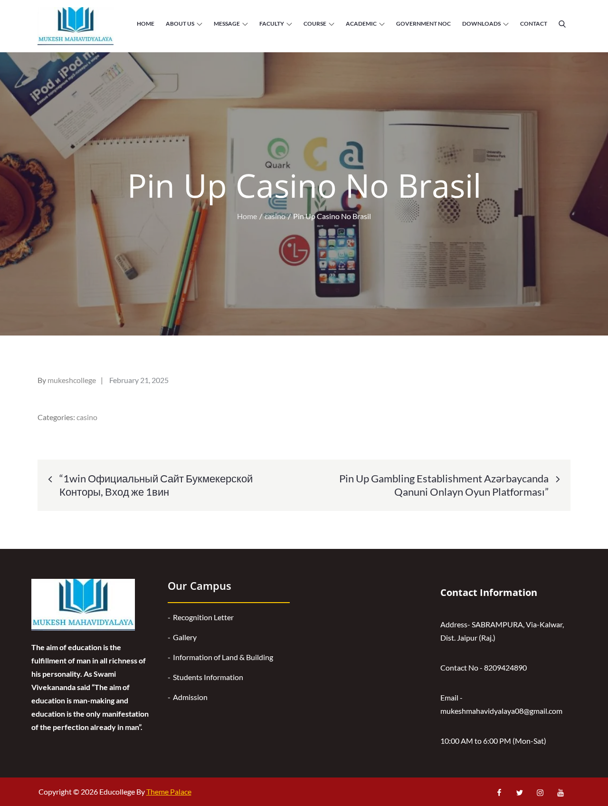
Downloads (481, 23)
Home (145, 23)
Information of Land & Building (223, 657)
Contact (533, 23)
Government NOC (423, 23)
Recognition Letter (203, 617)
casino (86, 417)
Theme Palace (168, 791)
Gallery (185, 637)
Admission (190, 696)
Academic (361, 23)
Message (227, 23)
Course (315, 23)
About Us (180, 23)
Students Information (208, 676)
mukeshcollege (72, 379)
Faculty (271, 23)
